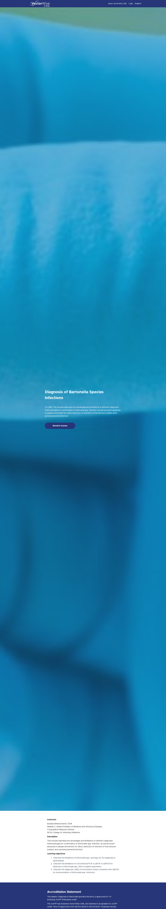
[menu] (123, 3)
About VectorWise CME (117, 4)
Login (131, 4)
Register (138, 4)
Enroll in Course (60, 426)
